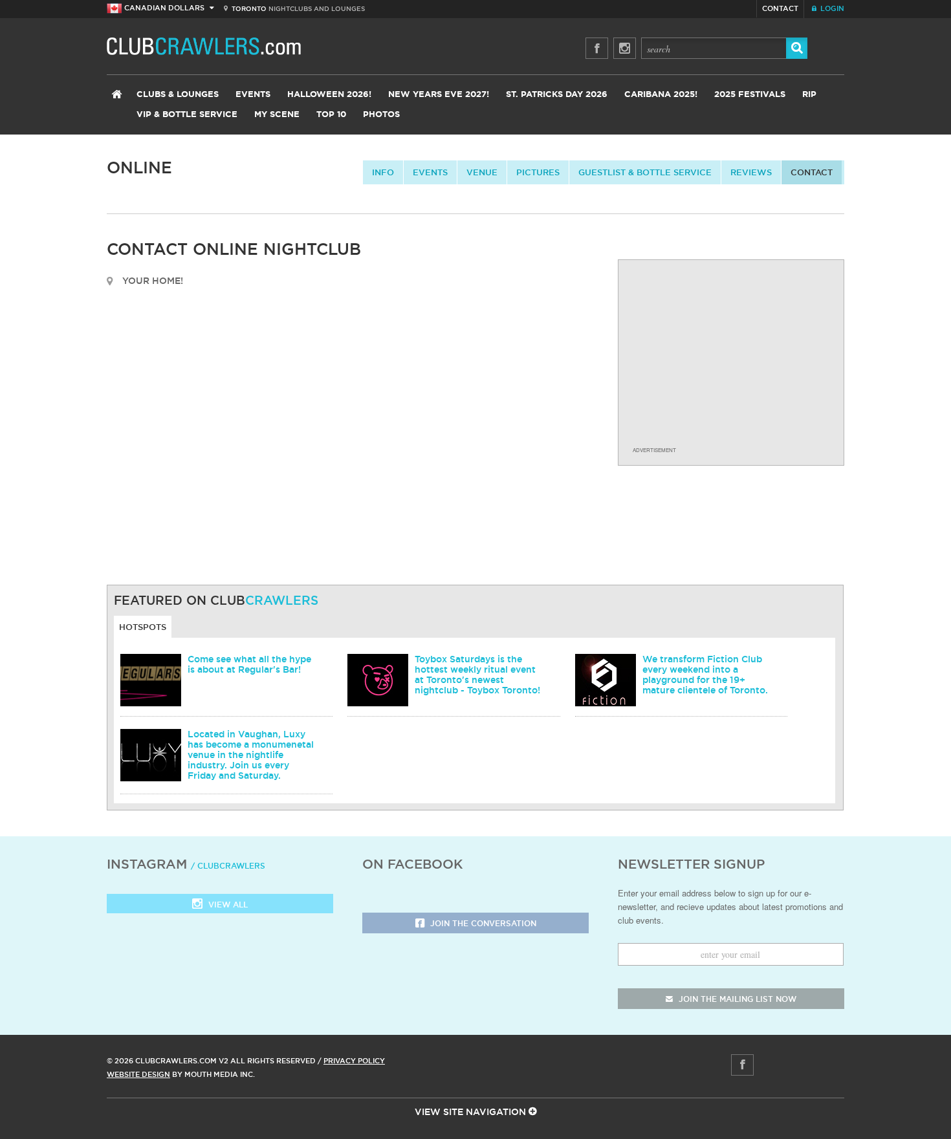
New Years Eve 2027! (438, 95)
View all (227, 904)
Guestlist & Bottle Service (645, 172)
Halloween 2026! (329, 95)
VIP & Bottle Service (187, 115)
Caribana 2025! (660, 95)
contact (812, 172)
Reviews (751, 172)
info (383, 172)
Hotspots (142, 626)
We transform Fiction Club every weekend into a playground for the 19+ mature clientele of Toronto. (705, 674)
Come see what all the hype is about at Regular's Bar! (249, 664)
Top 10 (331, 115)
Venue (481, 172)
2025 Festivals (749, 95)
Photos (381, 115)
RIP (809, 95)
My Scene (277, 115)
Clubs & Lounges (178, 95)
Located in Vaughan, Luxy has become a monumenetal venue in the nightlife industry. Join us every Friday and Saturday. (251, 755)
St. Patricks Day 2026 (556, 95)
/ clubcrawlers (228, 866)
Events (252, 95)
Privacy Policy (354, 1061)
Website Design (138, 1074)
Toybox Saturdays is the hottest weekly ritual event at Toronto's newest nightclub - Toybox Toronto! (477, 674)
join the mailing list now (736, 999)
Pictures (538, 172)
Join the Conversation (482, 923)
